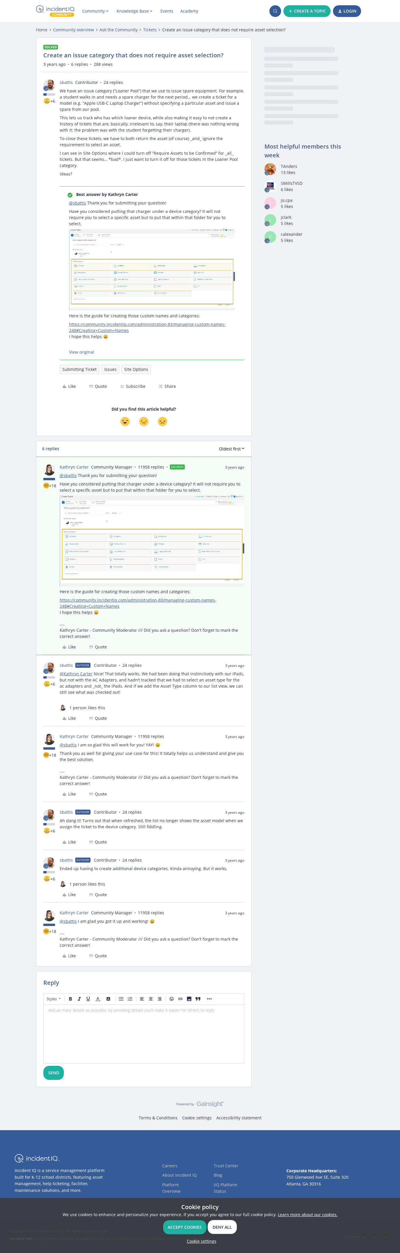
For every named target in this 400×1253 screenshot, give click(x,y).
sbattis (66, 82)
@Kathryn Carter (76, 674)
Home (41, 29)
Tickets (150, 29)
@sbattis (77, 203)
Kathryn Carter (74, 467)
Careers (169, 1165)
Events (166, 11)
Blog (218, 1175)
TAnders (289, 166)
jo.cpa (287, 200)
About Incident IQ (179, 1175)
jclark (286, 217)
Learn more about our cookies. (308, 1214)
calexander (291, 234)
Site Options (136, 369)
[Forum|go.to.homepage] (55, 11)
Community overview (73, 29)
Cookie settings (197, 1118)
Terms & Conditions (158, 1118)
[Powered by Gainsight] (200, 1105)
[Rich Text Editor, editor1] (144, 1034)
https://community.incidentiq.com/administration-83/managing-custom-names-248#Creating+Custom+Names (147, 327)
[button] (307, 11)
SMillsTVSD (291, 183)
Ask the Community (119, 29)
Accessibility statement (238, 1118)
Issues (110, 369)
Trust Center (226, 1165)
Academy (189, 11)
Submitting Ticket (79, 369)
